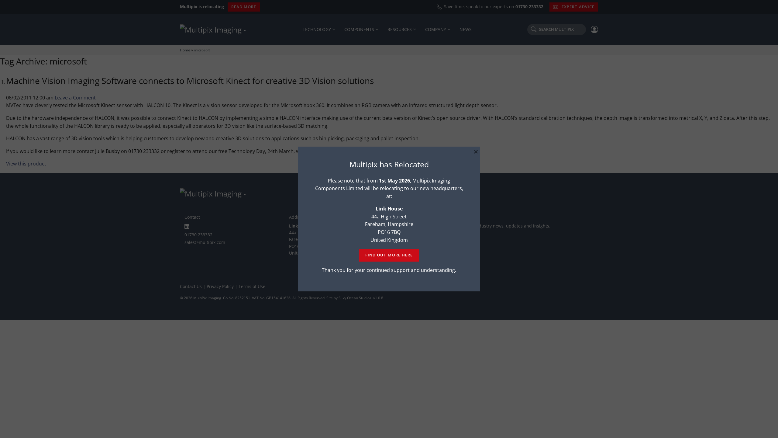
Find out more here (388, 255)
